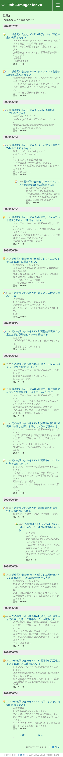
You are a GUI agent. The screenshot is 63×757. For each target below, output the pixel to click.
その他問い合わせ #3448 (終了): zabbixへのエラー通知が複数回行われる (39, 527)
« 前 (22, 735)
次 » (40, 735)
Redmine (21, 755)
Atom (57, 747)
